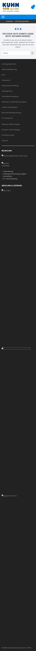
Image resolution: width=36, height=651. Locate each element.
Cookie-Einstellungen (10, 107)
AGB (3, 75)
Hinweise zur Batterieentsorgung (14, 102)
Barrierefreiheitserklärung (11, 113)
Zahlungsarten (7, 91)
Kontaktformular (8, 135)
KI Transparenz (7, 118)
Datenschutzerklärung (10, 86)
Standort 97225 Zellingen (11, 130)
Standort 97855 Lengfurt (11, 124)
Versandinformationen (10, 96)
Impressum (6, 80)
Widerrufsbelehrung (9, 69)
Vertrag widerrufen (9, 64)
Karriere (5, 140)
